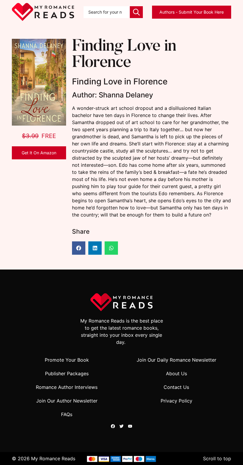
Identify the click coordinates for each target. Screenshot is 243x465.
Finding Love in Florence (124, 55)
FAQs (66, 414)
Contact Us (176, 387)
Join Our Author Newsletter (66, 401)
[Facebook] (113, 426)
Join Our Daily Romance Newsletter (176, 360)
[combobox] (107, 12)
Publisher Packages (67, 373)
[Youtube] (130, 426)
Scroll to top (217, 458)
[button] (78, 248)
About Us (176, 373)
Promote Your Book (67, 360)
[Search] (136, 12)
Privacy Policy (176, 401)
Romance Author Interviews (66, 387)
